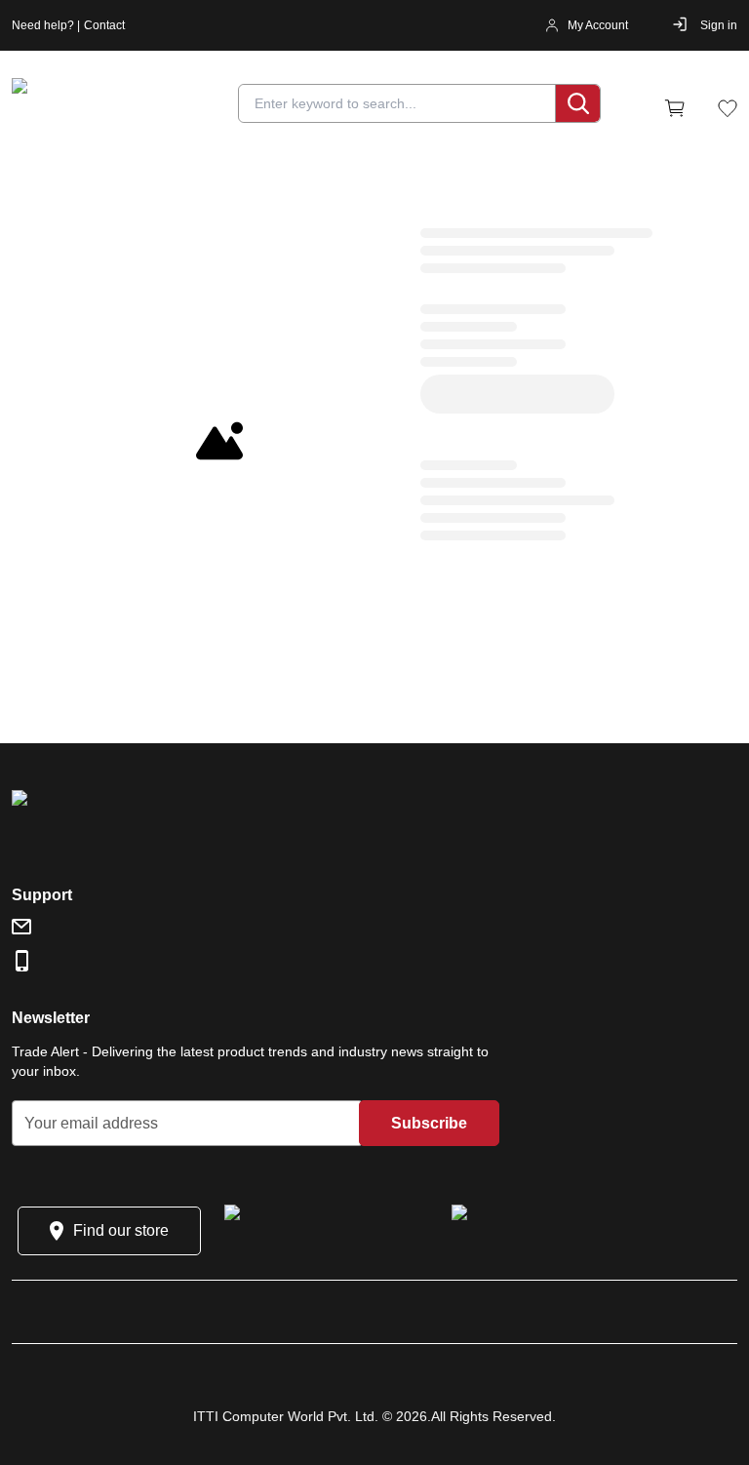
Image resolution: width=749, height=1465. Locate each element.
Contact (104, 25)
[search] (577, 103)
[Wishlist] (727, 108)
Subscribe (429, 1123)
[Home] (129, 108)
